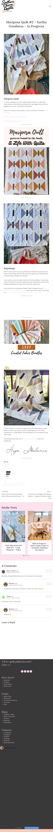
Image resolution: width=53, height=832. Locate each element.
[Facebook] (22, 671)
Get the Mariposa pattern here (13, 121)
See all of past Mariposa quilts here (15, 117)
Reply (48, 571)
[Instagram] (25, 671)
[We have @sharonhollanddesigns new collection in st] (39, 758)
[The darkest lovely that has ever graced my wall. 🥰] (13, 803)
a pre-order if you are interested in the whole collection (23, 292)
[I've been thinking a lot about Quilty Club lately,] (13, 758)
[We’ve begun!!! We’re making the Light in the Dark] (39, 803)
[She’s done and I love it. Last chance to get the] (13, 788)
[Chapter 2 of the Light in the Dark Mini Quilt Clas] (39, 788)
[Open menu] (50, 6)
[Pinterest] (28, 671)
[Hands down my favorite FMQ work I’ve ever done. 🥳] (39, 773)
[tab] (23, 555)
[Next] (49, 532)
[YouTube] (31, 671)
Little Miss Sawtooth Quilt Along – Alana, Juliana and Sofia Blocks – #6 (13, 494)
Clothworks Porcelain (30, 439)
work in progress (19, 484)
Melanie (11, 583)
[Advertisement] (26, 307)
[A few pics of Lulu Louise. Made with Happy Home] (13, 773)
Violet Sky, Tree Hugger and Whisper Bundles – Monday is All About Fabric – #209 (39, 495)
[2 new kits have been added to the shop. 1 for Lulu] (13, 818)
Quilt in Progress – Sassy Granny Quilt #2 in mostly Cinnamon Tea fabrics (40, 546)
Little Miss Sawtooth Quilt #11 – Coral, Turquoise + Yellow (13, 547)
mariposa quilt (8, 484)
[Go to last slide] (4, 532)
